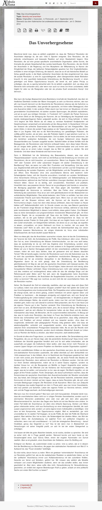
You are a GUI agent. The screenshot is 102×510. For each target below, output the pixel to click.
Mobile (72, 506)
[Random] (65, 3)
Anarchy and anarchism (31, 16)
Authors (53, 506)
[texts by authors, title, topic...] (46, 3)
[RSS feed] (61, 3)
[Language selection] (50, 3)
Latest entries (63, 506)
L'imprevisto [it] (26, 485)
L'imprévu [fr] (25, 487)
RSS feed (39, 506)
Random (30, 506)
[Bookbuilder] (54, 3)
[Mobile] (57, 3)
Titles (46, 506)
